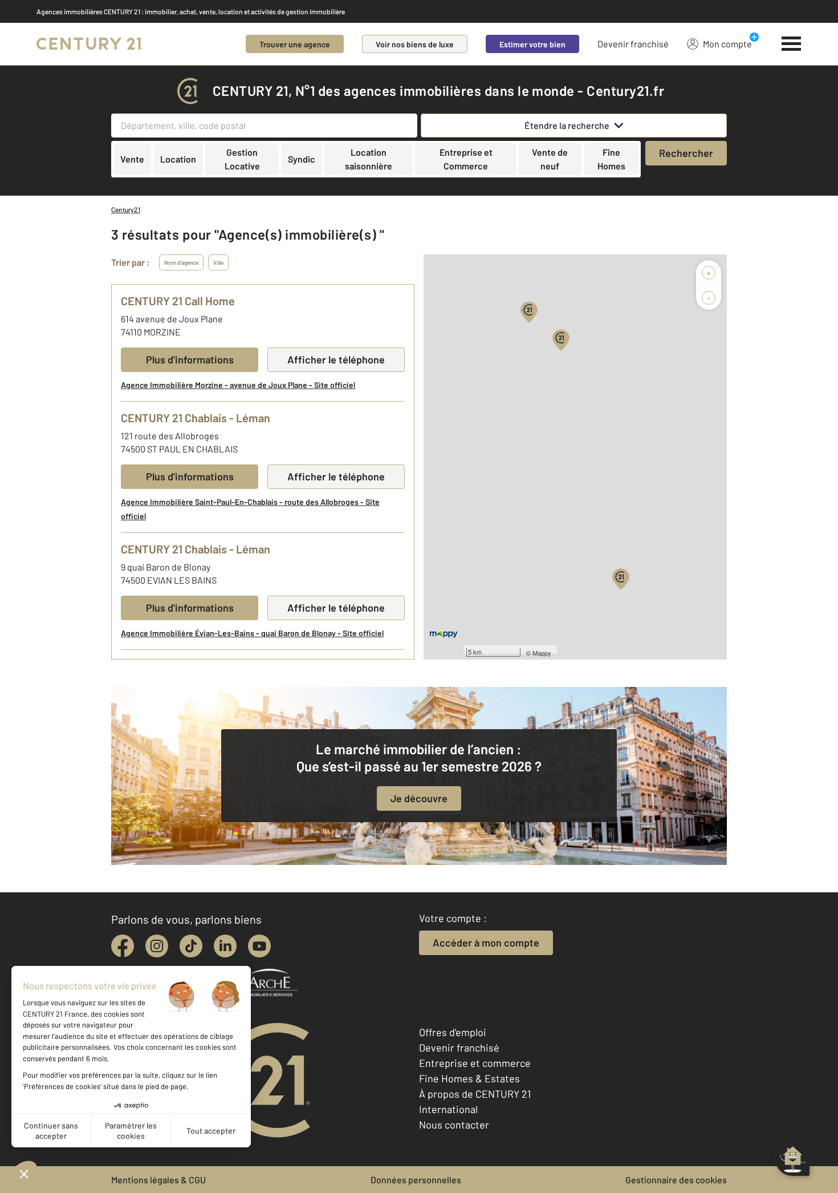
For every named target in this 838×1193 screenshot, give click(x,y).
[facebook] (122, 946)
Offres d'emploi (452, 1032)
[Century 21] (89, 44)
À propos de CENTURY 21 (475, 1093)
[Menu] (792, 44)
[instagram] (156, 946)
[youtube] (259, 946)
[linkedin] (225, 946)
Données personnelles (416, 1179)
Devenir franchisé (633, 43)
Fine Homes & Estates (469, 1078)
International (448, 1109)
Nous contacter (454, 1124)
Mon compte (727, 43)
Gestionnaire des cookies (676, 1179)
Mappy (541, 652)
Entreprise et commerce (475, 1063)
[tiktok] (191, 946)
